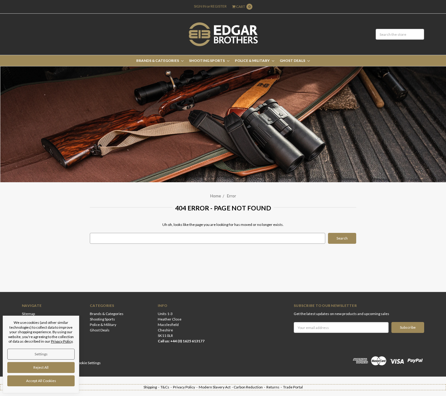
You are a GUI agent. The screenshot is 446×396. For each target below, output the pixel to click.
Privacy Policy (62, 341)
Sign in (200, 6)
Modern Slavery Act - (216, 387)
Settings (41, 354)
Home (215, 195)
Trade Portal (293, 387)
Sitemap (28, 313)
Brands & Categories (158, 60)
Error (231, 195)
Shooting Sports (207, 60)
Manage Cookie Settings (81, 363)
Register (219, 6)
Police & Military (252, 60)
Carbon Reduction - (250, 387)
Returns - (274, 387)
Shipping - (152, 387)
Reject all (41, 367)
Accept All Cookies (41, 380)
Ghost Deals (293, 60)
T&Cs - (166, 387)
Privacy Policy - (186, 387)
